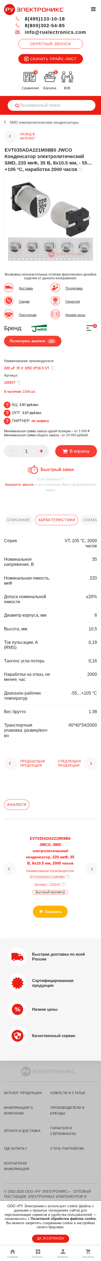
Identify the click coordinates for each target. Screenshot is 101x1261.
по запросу (40, 421)
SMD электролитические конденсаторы (44, 122)
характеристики (56, 520)
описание (18, 520)
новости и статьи (67, 1093)
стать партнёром (66, 1149)
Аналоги (16, 804)
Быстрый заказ (57, 469)
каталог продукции (23, 1093)
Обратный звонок (50, 44)
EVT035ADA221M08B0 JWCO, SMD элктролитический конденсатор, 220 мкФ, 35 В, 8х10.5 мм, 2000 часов (50, 850)
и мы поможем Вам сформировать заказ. (50, 484)
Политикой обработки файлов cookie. (64, 1219)
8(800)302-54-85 (44, 25)
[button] (9, 869)
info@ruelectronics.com (54, 32)
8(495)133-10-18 (44, 19)
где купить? (15, 1149)
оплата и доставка (22, 1131)
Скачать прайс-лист (53, 59)
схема (90, 520)
